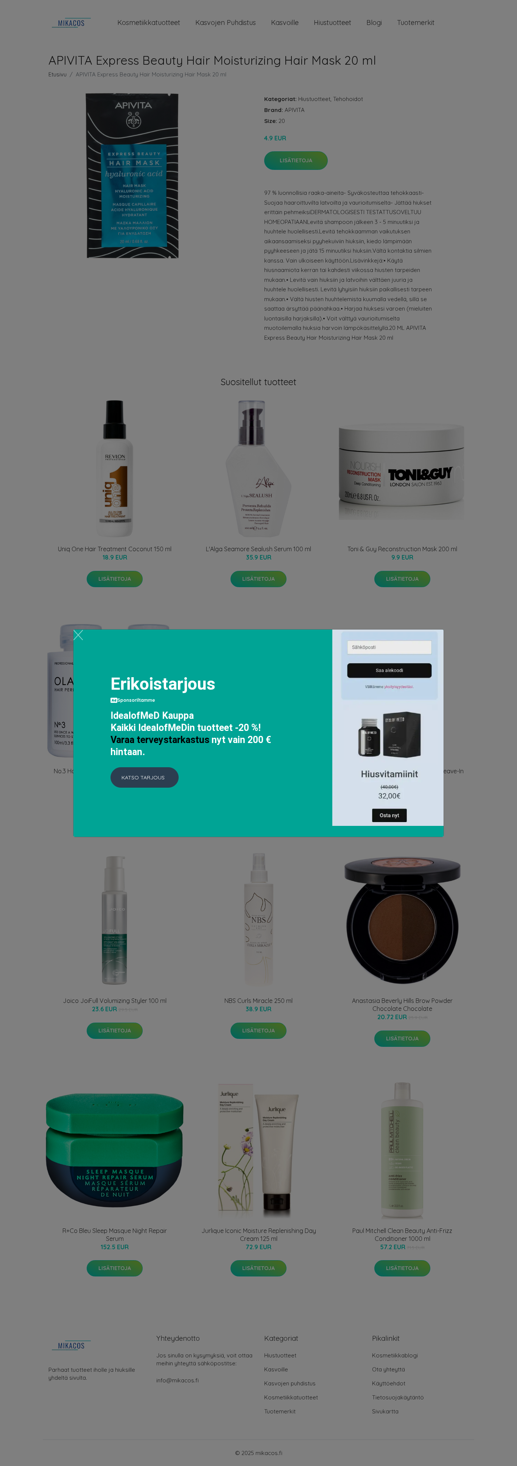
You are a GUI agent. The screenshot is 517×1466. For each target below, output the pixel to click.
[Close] (78, 635)
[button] (145, 777)
